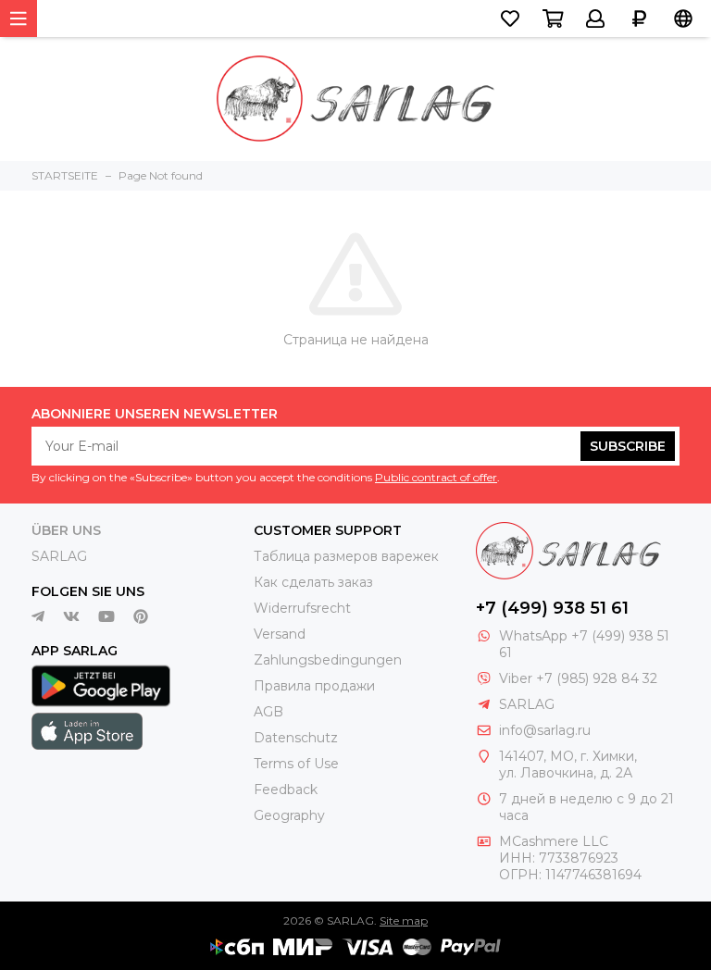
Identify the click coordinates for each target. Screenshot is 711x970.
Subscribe (628, 446)
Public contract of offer (436, 477)
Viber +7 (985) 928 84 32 (578, 678)
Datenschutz (296, 737)
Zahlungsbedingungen (328, 660)
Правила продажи (314, 686)
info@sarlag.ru (545, 730)
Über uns (66, 530)
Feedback (286, 789)
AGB (268, 711)
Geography (289, 815)
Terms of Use (296, 763)
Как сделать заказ (313, 582)
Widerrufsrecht (302, 608)
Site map (404, 920)
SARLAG (59, 556)
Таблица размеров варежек (346, 556)
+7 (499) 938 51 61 (552, 608)
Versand (280, 634)
